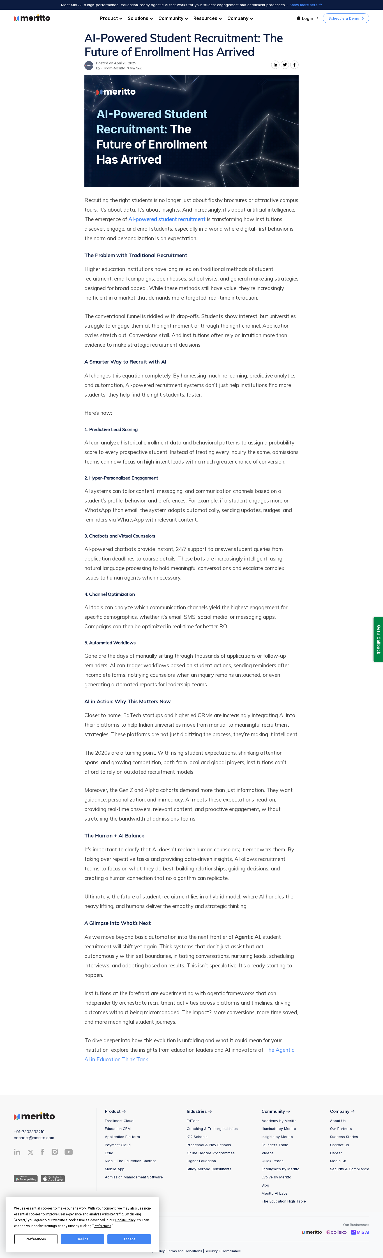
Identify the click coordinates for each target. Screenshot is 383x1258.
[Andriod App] (26, 1178)
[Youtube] (68, 1154)
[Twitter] (32, 1152)
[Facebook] (42, 1153)
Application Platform (122, 1137)
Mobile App (114, 1169)
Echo (109, 1153)
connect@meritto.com (34, 1137)
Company (237, 18)
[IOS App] (52, 1178)
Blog (265, 1185)
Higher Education (201, 1161)
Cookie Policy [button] (125, 1220)
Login (307, 18)
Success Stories (344, 1137)
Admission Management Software (134, 1177)
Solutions (138, 18)
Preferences (36, 1239)
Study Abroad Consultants (209, 1169)
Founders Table (275, 1145)
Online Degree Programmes (211, 1153)
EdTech (193, 1121)
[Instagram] (55, 1153)
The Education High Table (284, 1201)
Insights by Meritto (277, 1137)
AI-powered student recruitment (167, 219)
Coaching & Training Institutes (212, 1129)
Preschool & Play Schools (209, 1145)
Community (170, 18)
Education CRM (118, 1129)
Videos (268, 1153)
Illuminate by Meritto (279, 1129)
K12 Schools (197, 1137)
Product (109, 18)
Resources (205, 18)
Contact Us (339, 1145)
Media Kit (338, 1161)
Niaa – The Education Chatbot (130, 1161)
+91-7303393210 (29, 1131)
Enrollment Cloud (119, 1121)
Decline (82, 1239)
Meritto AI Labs (275, 1193)
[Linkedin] (17, 1153)
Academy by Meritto (279, 1121)
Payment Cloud (118, 1145)
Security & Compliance (349, 1169)
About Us (338, 1121)
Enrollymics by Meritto (280, 1169)
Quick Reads (272, 1161)
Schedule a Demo (344, 18)
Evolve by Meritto (276, 1177)
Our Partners (341, 1129)
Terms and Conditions (184, 1251)
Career (336, 1153)
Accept (129, 1239)
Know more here (304, 5)
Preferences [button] (102, 1226)
